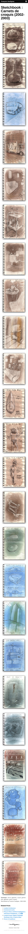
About (18, 927)
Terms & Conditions (9, 919)
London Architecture (10, 908)
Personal (15, 927)
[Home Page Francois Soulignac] (14, 926)
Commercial (11, 927)
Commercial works (9, 910)
